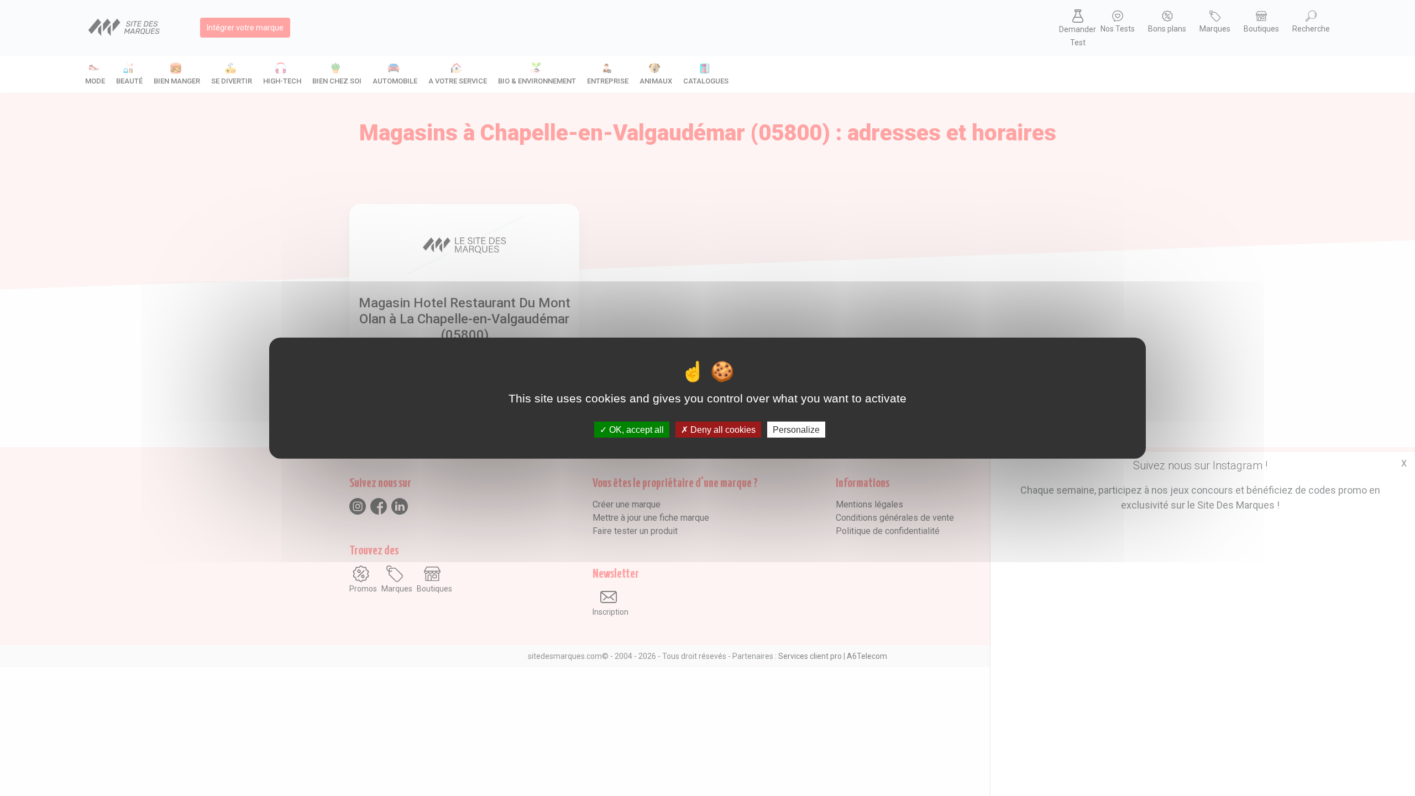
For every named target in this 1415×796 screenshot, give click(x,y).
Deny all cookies (722, 429)
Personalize (796, 429)
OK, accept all (635, 429)
